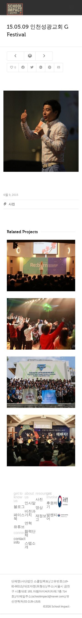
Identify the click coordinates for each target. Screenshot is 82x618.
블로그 (19, 507)
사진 (12, 204)
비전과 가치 (30, 513)
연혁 (28, 523)
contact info (19, 540)
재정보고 (41, 517)
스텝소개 (30, 545)
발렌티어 (51, 517)
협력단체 (30, 533)
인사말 (30, 503)
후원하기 (51, 505)
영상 (39, 508)
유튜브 (19, 527)
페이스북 (19, 517)
